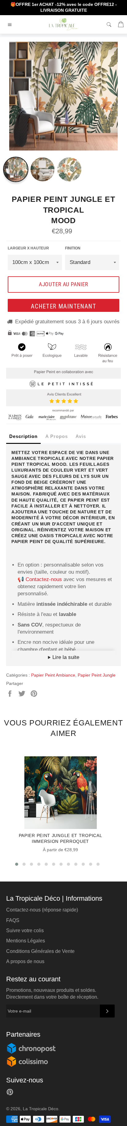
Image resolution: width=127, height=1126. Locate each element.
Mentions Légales (25, 940)
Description (23, 436)
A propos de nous (25, 961)
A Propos (56, 436)
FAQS (12, 920)
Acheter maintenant (63, 306)
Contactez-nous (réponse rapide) (42, 909)
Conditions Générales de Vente (40, 951)
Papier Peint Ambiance (53, 675)
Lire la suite (65, 657)
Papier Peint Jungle (97, 675)
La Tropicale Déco (40, 1109)
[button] (16, 864)
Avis (81, 436)
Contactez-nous (44, 579)
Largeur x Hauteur (28, 248)
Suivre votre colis (25, 930)
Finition (72, 248)
